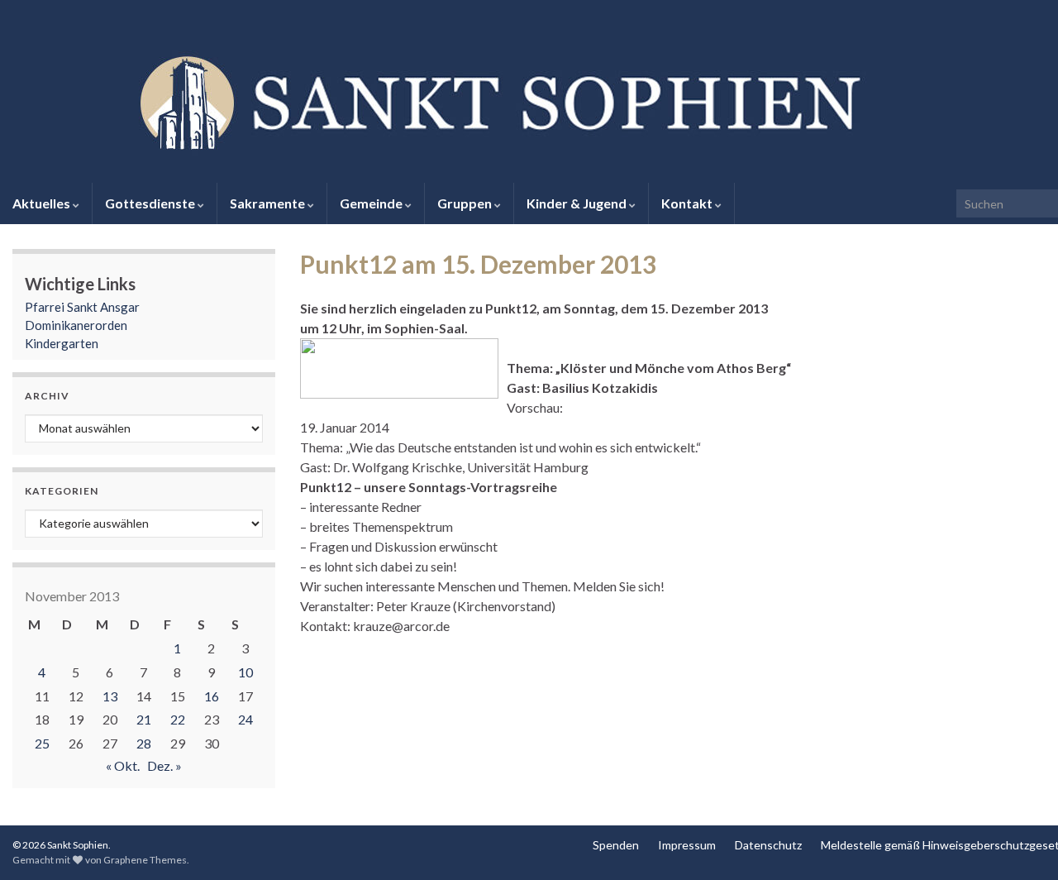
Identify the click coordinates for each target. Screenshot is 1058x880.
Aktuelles (42, 203)
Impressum (687, 845)
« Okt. (123, 765)
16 (211, 696)
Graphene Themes (145, 860)
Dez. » (164, 765)
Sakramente (268, 203)
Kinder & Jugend (578, 203)
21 (143, 719)
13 (109, 696)
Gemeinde (372, 203)
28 (143, 743)
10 (245, 672)
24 (245, 719)
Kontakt (688, 203)
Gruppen (465, 203)
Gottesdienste (151, 203)
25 (42, 743)
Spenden (616, 845)
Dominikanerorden (76, 325)
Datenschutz (768, 845)
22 (177, 719)
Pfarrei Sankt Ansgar (82, 306)
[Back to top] (1020, 842)
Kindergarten (61, 343)
